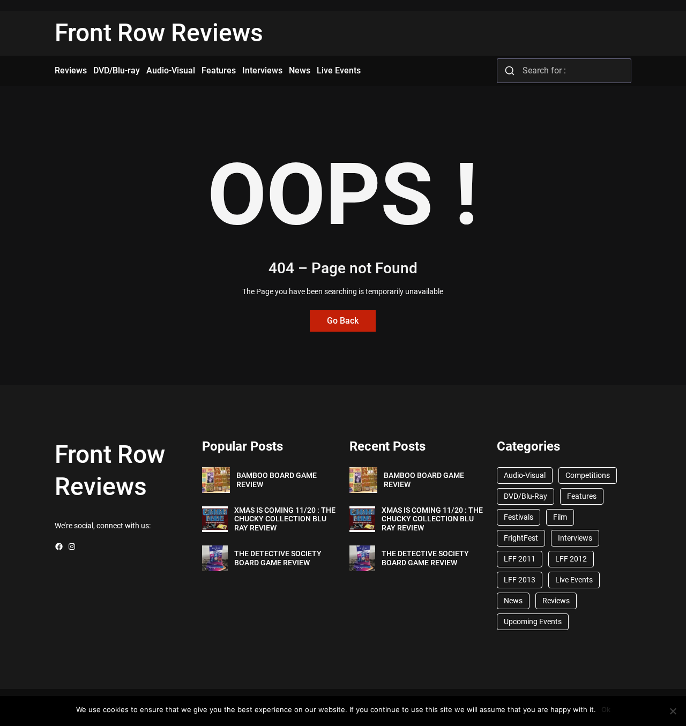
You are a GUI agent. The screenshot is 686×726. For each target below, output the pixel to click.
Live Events (574, 579)
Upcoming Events (533, 621)
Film (560, 517)
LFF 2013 (519, 579)
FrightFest (521, 538)
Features (581, 496)
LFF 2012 (571, 559)
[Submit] (510, 71)
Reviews (556, 600)
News (513, 600)
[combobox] (564, 70)
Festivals (518, 517)
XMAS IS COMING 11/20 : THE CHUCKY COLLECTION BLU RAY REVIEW (284, 519)
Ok (605, 709)
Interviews (575, 538)
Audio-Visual (525, 475)
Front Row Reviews (159, 32)
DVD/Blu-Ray (525, 496)
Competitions (587, 475)
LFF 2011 (519, 559)
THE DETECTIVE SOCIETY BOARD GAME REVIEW (278, 558)
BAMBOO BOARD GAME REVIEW (276, 480)
